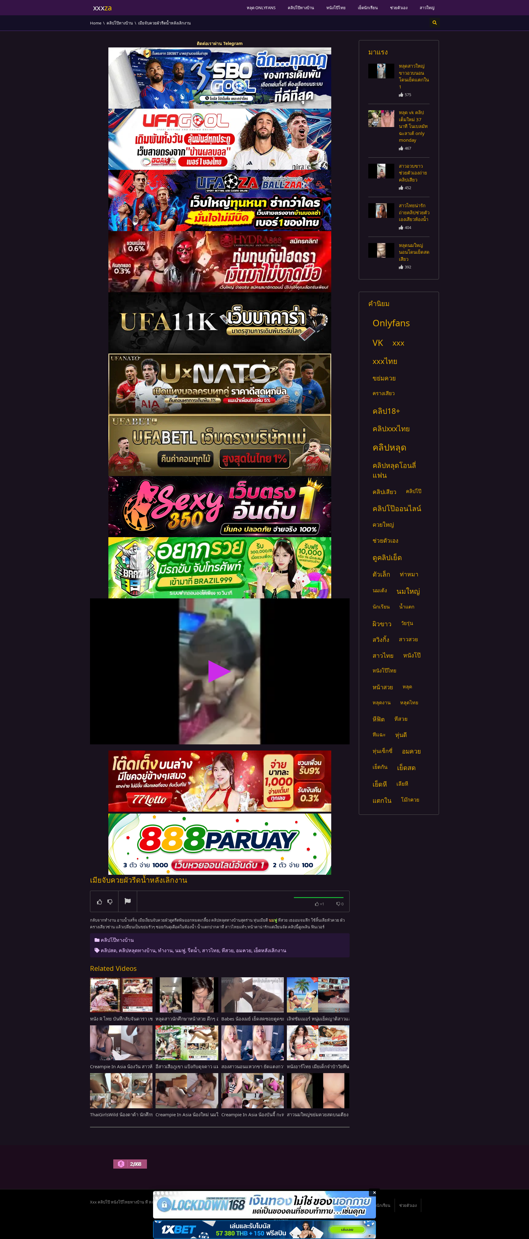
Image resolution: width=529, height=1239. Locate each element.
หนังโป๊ (412, 655)
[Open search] (435, 23)
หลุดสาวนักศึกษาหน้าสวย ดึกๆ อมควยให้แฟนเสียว (205, 1019)
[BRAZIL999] (219, 567)
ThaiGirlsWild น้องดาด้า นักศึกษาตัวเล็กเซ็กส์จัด (137, 1114)
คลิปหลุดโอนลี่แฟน (394, 470)
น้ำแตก (407, 606)
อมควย (243, 950)
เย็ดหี (380, 784)
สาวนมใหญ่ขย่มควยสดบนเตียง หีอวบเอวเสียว (332, 1114)
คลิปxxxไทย (391, 428)
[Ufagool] (219, 139)
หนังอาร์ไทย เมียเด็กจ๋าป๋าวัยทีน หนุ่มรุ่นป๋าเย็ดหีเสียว (338, 1066)
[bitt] (219, 506)
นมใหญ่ (408, 591)
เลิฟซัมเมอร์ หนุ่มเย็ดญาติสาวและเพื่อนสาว (329, 1019)
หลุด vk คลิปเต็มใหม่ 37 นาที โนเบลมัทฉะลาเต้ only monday (413, 126)
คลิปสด (108, 950)
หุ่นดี (401, 735)
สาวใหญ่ (427, 7)
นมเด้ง (380, 590)
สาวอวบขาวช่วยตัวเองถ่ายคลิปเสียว (413, 173)
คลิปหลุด (390, 447)
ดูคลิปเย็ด (387, 557)
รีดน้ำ (194, 950)
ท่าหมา (409, 574)
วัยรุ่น (407, 623)
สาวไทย (210, 950)
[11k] (219, 323)
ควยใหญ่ (383, 524)
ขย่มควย (384, 378)
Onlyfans (391, 323)
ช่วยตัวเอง (398, 7)
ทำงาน (165, 950)
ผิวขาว (382, 623)
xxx (398, 343)
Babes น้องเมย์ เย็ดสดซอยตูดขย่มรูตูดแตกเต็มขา (270, 1019)
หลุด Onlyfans (261, 7)
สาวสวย (408, 639)
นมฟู (180, 950)
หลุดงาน (382, 702)
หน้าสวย (383, 687)
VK (378, 342)
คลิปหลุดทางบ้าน (137, 950)
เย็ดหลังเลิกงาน (270, 950)
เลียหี (402, 783)
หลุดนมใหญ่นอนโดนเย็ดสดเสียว (414, 252)
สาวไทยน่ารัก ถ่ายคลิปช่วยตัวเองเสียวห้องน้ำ (414, 212)
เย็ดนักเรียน (368, 7)
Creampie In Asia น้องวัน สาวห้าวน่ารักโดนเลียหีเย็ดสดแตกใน (152, 1066)
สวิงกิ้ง (381, 639)
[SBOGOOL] (219, 78)
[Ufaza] (219, 200)
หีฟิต (379, 719)
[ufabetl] (219, 445)
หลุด (407, 686)
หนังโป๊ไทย (336, 7)
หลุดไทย (409, 702)
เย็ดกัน (380, 766)
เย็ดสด (406, 767)
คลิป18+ (386, 411)
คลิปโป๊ (413, 491)
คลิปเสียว (384, 492)
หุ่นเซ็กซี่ (382, 750)
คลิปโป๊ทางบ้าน (301, 7)
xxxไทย (385, 361)
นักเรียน (381, 606)
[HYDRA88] (219, 261)
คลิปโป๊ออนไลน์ (397, 508)
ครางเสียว (384, 393)
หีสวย (228, 950)
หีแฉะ (379, 734)
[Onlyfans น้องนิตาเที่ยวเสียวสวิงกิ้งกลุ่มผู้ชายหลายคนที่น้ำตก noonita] (381, 71)
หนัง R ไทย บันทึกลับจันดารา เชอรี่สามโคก (132, 1019)
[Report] (128, 901)
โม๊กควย (410, 799)
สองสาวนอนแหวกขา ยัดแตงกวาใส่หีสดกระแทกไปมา (274, 1066)
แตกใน (382, 800)
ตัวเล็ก (381, 574)
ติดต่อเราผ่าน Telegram (220, 43)
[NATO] (219, 384)
